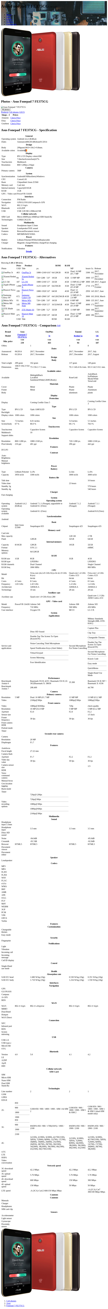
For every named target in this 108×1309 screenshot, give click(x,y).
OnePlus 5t (26, 272)
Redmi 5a (78, 336)
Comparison (11, 24)
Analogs (9, 22)
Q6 (97, 336)
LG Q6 (25, 282)
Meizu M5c (26, 300)
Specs (8, 17)
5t (49, 336)
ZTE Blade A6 (28, 310)
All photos (6, 110)
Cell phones (14, 112)
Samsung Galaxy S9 (26, 296)
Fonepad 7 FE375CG (22, 336)
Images (9, 19)
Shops (8, 15)
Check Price (15, 118)
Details (29, 251)
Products (4, 112)
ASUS (22, 112)
